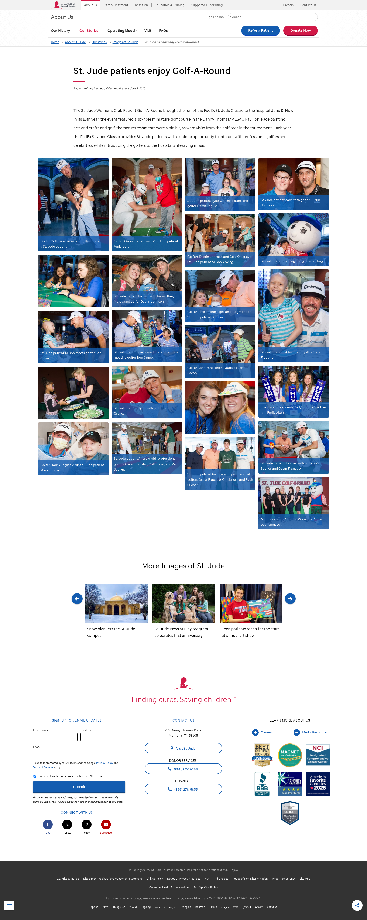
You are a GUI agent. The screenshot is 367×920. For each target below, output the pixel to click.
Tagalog (146, 907)
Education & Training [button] (170, 5)
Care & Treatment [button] (116, 5)
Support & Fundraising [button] (207, 5)
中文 (106, 907)
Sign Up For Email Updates (77, 720)
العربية (172, 907)
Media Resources (315, 732)
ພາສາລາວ (272, 907)
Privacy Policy (104, 763)
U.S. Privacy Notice (68, 878)
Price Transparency (283, 878)
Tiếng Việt (119, 907)
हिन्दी (235, 907)
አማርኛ (259, 907)
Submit (79, 786)
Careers (288, 5)
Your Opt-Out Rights (205, 887)
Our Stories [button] (88, 31)
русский (160, 907)
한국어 (133, 907)
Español (218, 17)
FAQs (163, 31)
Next (290, 620)
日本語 (213, 907)
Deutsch (200, 907)
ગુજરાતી (246, 907)
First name (41, 730)
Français (186, 907)
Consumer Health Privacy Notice (169, 887)
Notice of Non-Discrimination (250, 878)
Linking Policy (155, 878)
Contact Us (308, 5)
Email (37, 747)
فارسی (225, 907)
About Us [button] (90, 5)
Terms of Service (43, 767)
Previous (77, 620)
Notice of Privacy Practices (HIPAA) (188, 878)
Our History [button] (60, 31)
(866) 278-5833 (186, 789)
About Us (62, 16)
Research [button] (141, 5)
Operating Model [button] (121, 31)
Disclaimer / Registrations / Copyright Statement (112, 878)
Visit (147, 31)
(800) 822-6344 (185, 769)
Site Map (305, 878)
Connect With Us (77, 812)
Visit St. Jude (186, 748)
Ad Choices (221, 878)
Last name (88, 730)
